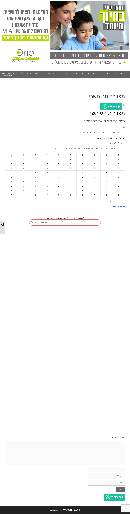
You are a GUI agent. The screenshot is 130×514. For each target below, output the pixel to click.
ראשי (3, 73)
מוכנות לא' (122, 73)
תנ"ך (44, 73)
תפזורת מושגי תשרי (118, 207)
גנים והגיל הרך (52, 73)
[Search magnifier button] (32, 222)
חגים (60, 73)
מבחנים (29, 73)
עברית (114, 73)
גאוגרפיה (74, 73)
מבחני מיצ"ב (106, 73)
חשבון (9, 73)
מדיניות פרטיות (7, 76)
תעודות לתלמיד (84, 73)
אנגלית (22, 73)
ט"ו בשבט (37, 73)
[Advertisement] (65, 258)
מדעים (15, 73)
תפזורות (66, 73)
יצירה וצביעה (96, 73)
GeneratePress (56, 510)
